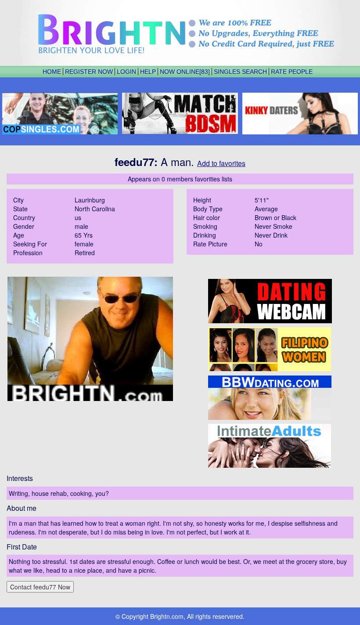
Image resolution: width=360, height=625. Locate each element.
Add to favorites (221, 163)
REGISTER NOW (89, 71)
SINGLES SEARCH (240, 71)
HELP (148, 71)
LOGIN (126, 71)
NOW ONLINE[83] (185, 71)
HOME (52, 71)
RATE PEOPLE (292, 71)
